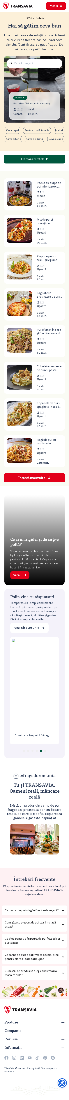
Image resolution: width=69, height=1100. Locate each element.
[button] (34, 477)
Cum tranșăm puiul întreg (32, 735)
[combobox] (34, 63)
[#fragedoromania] (16, 776)
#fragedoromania (38, 776)
